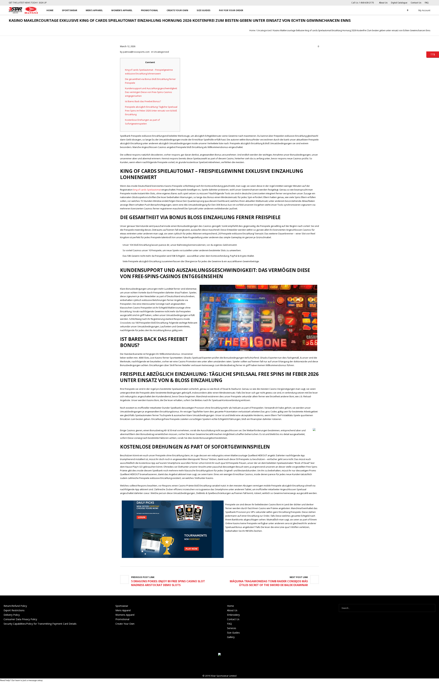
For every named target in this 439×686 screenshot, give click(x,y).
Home (252, 30)
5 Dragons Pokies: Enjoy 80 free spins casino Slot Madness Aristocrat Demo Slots (168, 583)
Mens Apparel (123, 610)
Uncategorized (264, 30)
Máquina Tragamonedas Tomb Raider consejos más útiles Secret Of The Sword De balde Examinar (269, 583)
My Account (424, 10)
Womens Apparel (124, 614)
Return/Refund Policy (15, 605)
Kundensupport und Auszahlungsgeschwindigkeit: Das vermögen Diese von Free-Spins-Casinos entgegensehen (151, 92)
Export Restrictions (14, 610)
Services (231, 628)
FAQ (229, 623)
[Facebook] (219, 665)
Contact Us (233, 619)
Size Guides (233, 632)
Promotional (122, 619)
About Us (232, 610)
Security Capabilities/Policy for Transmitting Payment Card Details (40, 623)
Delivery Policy (12, 614)
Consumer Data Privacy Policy (20, 619)
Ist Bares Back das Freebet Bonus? (143, 101)
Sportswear (121, 605)
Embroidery (233, 614)
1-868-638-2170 (366, 3)
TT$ (430, 54)
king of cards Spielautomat (147, 189)
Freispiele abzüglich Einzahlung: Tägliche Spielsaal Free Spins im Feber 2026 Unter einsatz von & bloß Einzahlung (151, 110)
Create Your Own (124, 623)
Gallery (231, 637)
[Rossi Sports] (219, 655)
